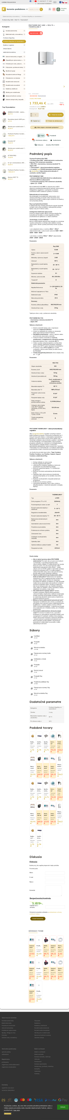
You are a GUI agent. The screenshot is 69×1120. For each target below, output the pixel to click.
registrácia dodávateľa (9, 1067)
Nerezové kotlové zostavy (42, 1035)
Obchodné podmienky (44, 3)
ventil (38, 169)
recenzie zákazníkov (8, 1090)
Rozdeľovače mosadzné (42, 1030)
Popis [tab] (42, 135)
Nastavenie (8, 1113)
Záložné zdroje (39, 1037)
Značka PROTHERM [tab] (52, 145)
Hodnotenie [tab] (57, 140)
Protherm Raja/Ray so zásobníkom (55, 708)
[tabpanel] (39, 766)
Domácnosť (38, 1061)
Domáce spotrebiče (40, 1064)
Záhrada (37, 1059)
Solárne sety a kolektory (9, 1037)
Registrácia (6, 1059)
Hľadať (41, 9)
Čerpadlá (37, 1020)
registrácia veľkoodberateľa (10, 1064)
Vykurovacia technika (9, 1017)
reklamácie (5, 1054)
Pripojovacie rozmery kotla (42, 654)
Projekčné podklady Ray (41, 682)
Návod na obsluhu (39, 648)
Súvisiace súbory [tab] (39, 140)
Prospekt (37, 642)
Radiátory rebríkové (40, 1025)
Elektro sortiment (39, 1052)
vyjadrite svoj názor (8, 1088)
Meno (31, 872)
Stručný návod (38, 671)
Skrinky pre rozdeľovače (42, 1032)
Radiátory (37, 1023)
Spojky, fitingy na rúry (8, 1032)
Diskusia (40, 145)
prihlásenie (5, 1062)
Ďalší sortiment (39, 1049)
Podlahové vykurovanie (9, 1030)
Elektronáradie (39, 1054)
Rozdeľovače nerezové (41, 1028)
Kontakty (43, 1)
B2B (50, 1)
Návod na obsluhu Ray (41, 694)
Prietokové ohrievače (8, 1025)
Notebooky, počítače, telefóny (43, 1066)
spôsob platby (6, 1052)
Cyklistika (37, 1071)
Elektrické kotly (6, 1023)
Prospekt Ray (38, 677)
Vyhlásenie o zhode (40, 659)
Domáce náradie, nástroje (42, 1056)
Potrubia (4, 1035)
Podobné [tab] (51, 135)
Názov (31, 882)
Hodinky (37, 1073)
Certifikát (37, 637)
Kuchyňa (37, 1068)
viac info (16, 1110)
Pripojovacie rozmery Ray (42, 688)
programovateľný (38, 434)
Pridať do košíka (57, 115)
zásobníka (34, 171)
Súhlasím (62, 1107)
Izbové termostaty (7, 1028)
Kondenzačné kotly (8, 1020)
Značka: (35, 98)
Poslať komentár (37, 918)
